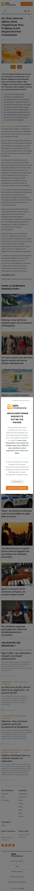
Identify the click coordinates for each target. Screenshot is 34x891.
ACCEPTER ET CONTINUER (17, 488)
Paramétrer (17, 481)
